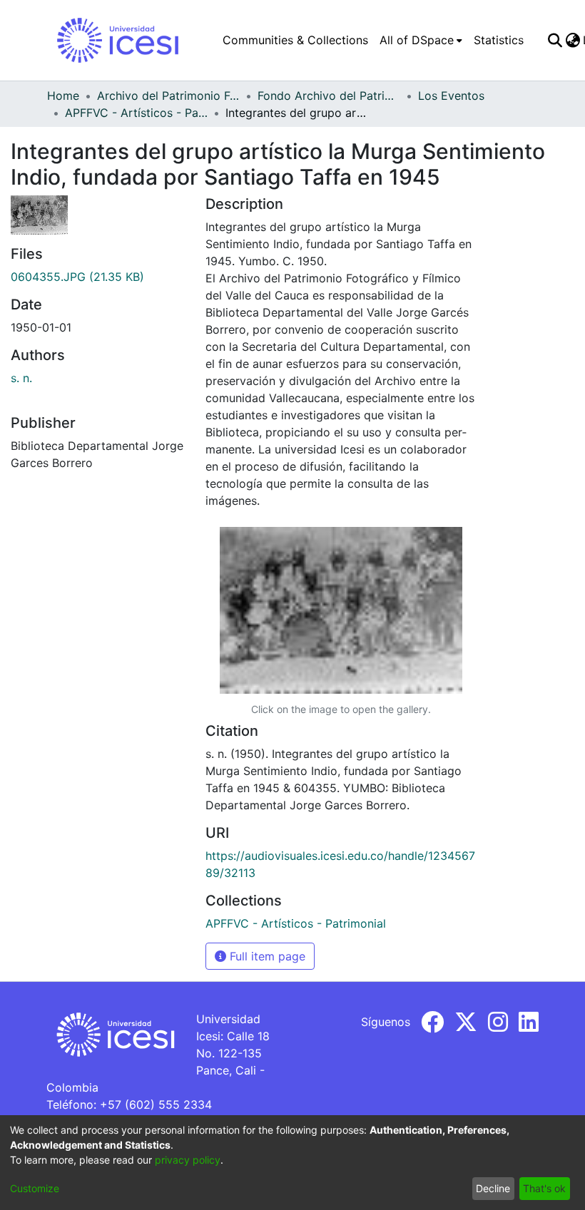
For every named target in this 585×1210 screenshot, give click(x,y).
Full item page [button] (265, 956)
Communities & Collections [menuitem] (295, 40)
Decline (493, 1188)
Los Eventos (451, 95)
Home (63, 95)
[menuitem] (421, 40)
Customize (34, 1188)
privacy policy (187, 1160)
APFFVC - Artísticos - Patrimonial (136, 113)
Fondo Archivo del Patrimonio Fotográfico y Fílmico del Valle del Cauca (329, 95)
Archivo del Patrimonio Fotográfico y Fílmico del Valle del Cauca (168, 95)
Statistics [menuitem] (499, 40)
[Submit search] (555, 39)
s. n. (21, 378)
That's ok (544, 1188)
